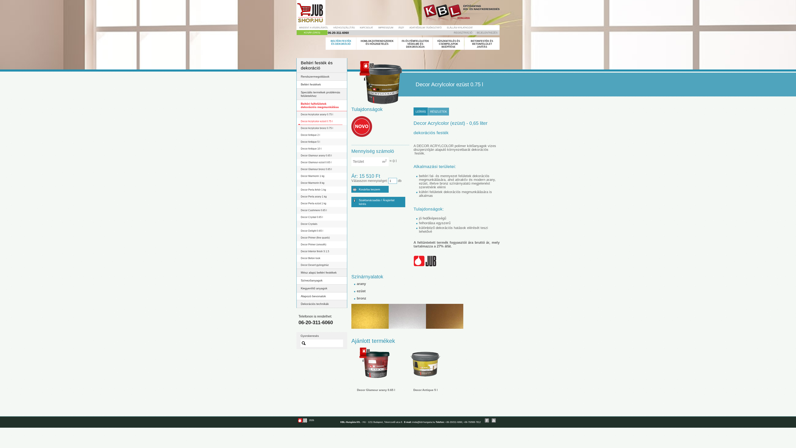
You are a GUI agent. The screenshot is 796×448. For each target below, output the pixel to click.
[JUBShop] (310, 12)
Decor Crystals (309, 224)
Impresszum (385, 27)
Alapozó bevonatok (313, 296)
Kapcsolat (366, 27)
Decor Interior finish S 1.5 (315, 251)
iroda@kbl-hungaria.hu (423, 422)
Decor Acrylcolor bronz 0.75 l (317, 128)
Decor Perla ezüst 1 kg (313, 203)
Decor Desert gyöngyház (315, 265)
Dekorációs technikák (315, 304)
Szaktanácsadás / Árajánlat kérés (376, 202)
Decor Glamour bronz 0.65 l (316, 169)
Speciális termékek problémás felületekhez (320, 94)
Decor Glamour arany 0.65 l (316, 155)
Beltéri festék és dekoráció (341, 42)
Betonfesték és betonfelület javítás (482, 44)
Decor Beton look (310, 258)
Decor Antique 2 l (310, 135)
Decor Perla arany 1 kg (314, 196)
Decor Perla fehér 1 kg (313, 189)
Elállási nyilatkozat (460, 27)
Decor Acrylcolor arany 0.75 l (317, 114)
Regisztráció (463, 32)
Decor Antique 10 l (311, 148)
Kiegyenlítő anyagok (314, 288)
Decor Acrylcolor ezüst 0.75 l (317, 121)
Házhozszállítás (344, 27)
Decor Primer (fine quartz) (315, 237)
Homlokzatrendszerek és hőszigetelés (377, 42)
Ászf (401, 27)
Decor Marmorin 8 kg (312, 182)
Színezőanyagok (312, 280)
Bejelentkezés (487, 32)
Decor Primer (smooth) (313, 244)
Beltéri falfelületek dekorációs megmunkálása (320, 105)
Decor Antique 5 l (310, 141)
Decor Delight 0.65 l (312, 230)
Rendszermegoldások (315, 76)
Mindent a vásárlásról (313, 27)
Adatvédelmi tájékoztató (425, 27)
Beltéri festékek (311, 84)
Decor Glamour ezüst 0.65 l (316, 162)
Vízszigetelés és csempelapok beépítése (448, 44)
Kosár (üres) (312, 32)
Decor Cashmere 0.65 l (314, 210)
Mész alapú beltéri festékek (319, 272)
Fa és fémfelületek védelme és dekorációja (415, 44)
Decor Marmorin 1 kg (312, 176)
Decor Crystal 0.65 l (312, 217)
